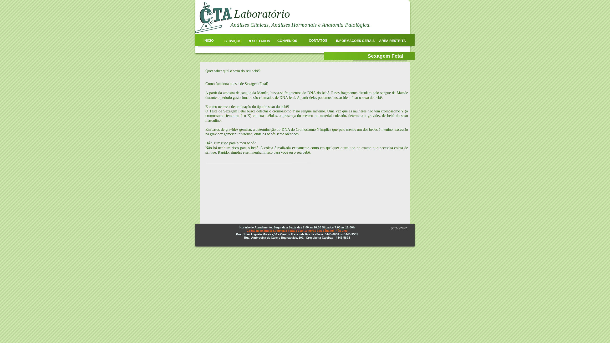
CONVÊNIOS (287, 41)
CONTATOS (318, 40)
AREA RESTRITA (392, 41)
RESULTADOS (259, 41)
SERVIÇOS (232, 41)
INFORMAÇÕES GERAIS (355, 41)
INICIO (208, 40)
